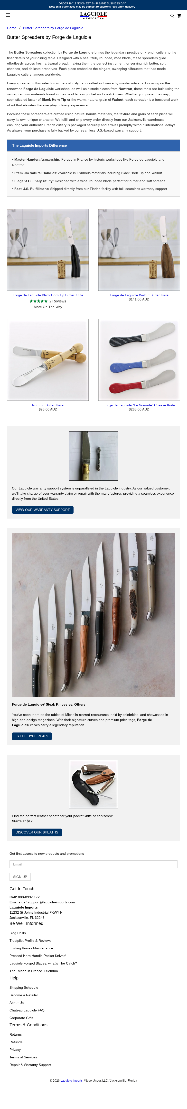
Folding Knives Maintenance (31, 948)
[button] (172, 15)
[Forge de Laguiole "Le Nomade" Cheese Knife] (139, 360)
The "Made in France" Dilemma (33, 971)
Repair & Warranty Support (30, 1065)
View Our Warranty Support (43, 510)
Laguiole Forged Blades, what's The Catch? (43, 963)
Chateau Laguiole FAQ (27, 1010)
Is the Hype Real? (32, 736)
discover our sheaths (37, 832)
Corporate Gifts (21, 1018)
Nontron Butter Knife (48, 405)
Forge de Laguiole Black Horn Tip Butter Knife (48, 295)
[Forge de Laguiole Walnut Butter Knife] (139, 250)
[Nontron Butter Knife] (48, 360)
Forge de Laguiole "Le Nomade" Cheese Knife (139, 405)
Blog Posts (17, 933)
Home (11, 28)
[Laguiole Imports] (93, 15)
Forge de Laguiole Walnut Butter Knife (139, 295)
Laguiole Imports (71, 1080)
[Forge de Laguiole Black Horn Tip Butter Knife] (48, 250)
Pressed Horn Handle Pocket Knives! (37, 956)
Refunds (15, 1042)
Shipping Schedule (23, 987)
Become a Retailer (23, 995)
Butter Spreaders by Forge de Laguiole (53, 28)
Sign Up (20, 877)
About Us (16, 1003)
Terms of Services (23, 1057)
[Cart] (179, 16)
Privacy (15, 1050)
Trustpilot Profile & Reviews (30, 941)
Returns (15, 1034)
